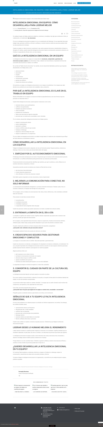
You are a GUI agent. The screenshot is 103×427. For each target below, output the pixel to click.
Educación (73, 41)
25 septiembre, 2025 (35, 28)
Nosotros (60, 3)
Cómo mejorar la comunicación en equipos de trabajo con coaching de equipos (23, 391)
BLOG (75, 3)
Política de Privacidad (79, 411)
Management (74, 47)
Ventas (72, 60)
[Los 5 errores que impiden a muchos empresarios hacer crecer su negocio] (40, 387)
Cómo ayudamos (68, 3)
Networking (73, 49)
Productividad (74, 53)
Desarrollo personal (25, 366)
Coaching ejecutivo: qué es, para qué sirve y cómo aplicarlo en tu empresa (60, 391)
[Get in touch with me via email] (19, 376)
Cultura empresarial (75, 33)
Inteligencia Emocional (39, 30)
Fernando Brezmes (22, 28)
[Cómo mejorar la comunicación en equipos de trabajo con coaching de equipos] (22, 387)
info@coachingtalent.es (64, 409)
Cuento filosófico (75, 31)
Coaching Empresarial (76, 25)
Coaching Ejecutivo (18, 30)
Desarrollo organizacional (28, 30)
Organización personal (76, 51)
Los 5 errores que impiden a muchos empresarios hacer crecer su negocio (41, 391)
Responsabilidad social (76, 57)
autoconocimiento (17, 366)
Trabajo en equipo (75, 58)
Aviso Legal (77, 408)
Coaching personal (75, 27)
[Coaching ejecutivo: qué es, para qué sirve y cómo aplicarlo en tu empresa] (59, 387)
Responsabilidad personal (77, 55)
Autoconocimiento (75, 21)
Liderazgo (46, 30)
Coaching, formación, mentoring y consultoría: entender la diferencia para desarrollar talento (80, 79)
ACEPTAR (52, 425)
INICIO (55, 3)
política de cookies (14, 424)
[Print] (62, 34)
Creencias (73, 29)
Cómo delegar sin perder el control (78, 73)
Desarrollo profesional (33, 366)
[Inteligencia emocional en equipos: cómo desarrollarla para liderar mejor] (40, 19)
